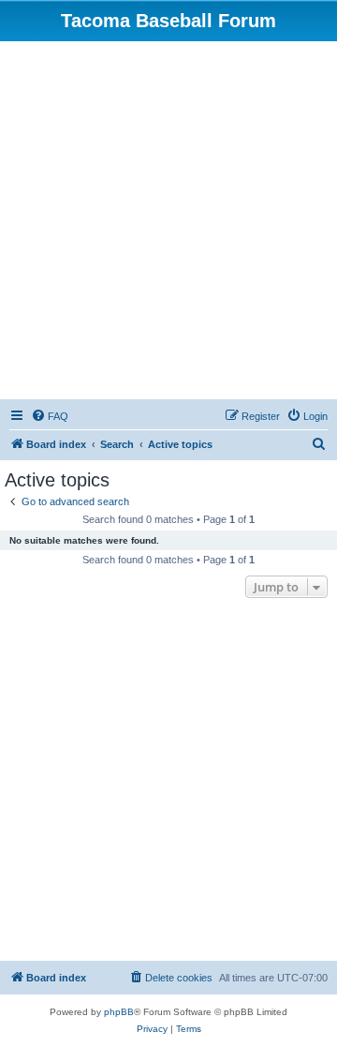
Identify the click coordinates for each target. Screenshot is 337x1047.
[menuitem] (49, 416)
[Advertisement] (168, 219)
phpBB (119, 1012)
